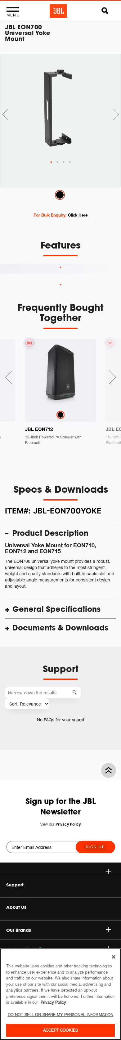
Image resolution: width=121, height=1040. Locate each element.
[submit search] (75, 693)
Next (116, 114)
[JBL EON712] (60, 374)
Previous (5, 114)
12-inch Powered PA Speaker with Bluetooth (53, 440)
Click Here (77, 215)
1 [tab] (60, 267)
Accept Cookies (60, 1030)
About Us (16, 907)
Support (15, 885)
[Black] (60, 415)
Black (60, 195)
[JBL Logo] (59, 11)
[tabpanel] (60, 107)
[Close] (113, 957)
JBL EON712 (39, 429)
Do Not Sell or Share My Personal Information (61, 1014)
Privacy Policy (53, 1002)
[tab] (51, 162)
